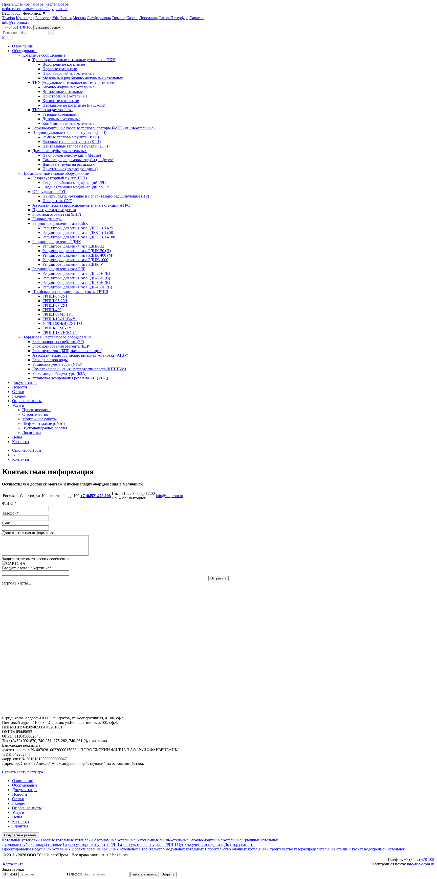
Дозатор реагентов (240, 844)
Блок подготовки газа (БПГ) (56, 214)
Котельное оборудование (43, 55)
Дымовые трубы (16, 844)
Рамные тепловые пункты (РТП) (70, 137)
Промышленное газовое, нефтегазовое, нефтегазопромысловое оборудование (36, 6)
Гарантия (20, 826)
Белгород (43, 18)
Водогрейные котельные (63, 64)
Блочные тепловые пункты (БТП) (71, 141)
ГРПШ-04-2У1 (55, 296)
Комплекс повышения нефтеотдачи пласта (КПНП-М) (79, 369)
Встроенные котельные (62, 91)
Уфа (55, 18)
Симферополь (99, 18)
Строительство (35, 414)
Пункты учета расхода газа (200, 844)
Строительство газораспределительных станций (309, 849)
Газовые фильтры (47, 219)
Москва (79, 18)
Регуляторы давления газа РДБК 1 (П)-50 (77, 232)
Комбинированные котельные (68, 123)
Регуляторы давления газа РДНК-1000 (75, 260)
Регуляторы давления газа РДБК (60, 223)
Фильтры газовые (46, 844)
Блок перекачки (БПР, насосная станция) (67, 351)
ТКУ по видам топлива (52, 110)
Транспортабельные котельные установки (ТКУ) (74, 60)
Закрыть (168, 874)
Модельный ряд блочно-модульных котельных (82, 78)
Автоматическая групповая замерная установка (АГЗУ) (80, 355)
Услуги (18, 405)
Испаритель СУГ (57, 201)
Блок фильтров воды (50, 360)
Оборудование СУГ (49, 191)
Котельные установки (21, 840)
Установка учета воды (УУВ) (57, 364)
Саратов (196, 18)
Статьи (18, 391)
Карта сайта (13, 864)
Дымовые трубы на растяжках (68, 164)
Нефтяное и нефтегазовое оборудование (57, 337)
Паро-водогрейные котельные (68, 73)
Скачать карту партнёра (22, 772)
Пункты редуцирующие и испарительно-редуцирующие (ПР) (95, 196)
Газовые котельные (59, 114)
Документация (24, 382)
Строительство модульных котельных (171, 849)
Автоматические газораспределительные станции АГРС (81, 205)
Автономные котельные (114, 840)
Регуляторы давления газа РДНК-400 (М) (77, 255)
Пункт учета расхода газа (54, 210)
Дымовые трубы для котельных (59, 151)
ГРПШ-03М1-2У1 (57, 328)
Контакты (20, 441)
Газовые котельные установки (67, 840)
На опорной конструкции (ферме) (71, 155)
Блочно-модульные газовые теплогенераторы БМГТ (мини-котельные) (93, 128)
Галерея (19, 396)
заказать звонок (145, 874)
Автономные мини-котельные (162, 840)
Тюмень (118, 18)
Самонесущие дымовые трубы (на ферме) (78, 160)
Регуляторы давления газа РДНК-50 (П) (76, 251)
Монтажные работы (39, 419)
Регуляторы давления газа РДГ (58, 269)
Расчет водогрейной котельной (378, 849)
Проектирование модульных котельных (36, 849)
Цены (17, 437)
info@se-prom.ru (15, 22)
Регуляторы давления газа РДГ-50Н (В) (76, 278)
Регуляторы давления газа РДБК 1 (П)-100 (78, 237)
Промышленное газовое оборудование (55, 173)
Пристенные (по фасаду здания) (70, 169)
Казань (132, 18)
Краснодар (25, 18)
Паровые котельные (59, 69)
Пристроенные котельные (64, 96)
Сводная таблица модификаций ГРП (74, 182)
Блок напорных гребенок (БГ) (58, 341)
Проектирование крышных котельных (105, 849)
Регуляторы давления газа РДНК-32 (73, 246)
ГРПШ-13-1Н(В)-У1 (59, 319)
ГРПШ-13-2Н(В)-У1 (59, 332)
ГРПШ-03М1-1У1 (57, 314)
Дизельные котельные (61, 119)
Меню (7, 37)
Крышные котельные (60, 101)
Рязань (66, 18)
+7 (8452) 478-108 (17, 27)
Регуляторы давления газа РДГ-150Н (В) (77, 287)
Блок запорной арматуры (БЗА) (59, 373)
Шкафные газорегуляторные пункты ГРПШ (70, 291)
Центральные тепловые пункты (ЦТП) (76, 146)
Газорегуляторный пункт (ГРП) (59, 178)
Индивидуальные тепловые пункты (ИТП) (69, 132)
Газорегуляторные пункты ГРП (90, 844)
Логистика (31, 432)
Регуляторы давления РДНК (56, 241)
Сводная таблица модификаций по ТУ (75, 187)
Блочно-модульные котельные (68, 87)
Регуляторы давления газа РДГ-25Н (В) (76, 273)
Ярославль (148, 18)
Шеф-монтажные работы (43, 423)
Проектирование (36, 410)
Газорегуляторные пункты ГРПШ (147, 844)
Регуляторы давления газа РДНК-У (72, 264)
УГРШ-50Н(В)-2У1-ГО (62, 323)
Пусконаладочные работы (44, 428)
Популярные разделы (20, 835)
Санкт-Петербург (173, 18)
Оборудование (24, 50)
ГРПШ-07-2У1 (55, 305)
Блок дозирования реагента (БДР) (61, 346)
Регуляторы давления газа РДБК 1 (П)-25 (77, 228)
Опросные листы (27, 401)
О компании (22, 46)
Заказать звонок (47, 27)
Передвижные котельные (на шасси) (73, 105)
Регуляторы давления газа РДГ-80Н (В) (76, 282)
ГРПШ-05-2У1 (55, 301)
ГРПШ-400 (51, 310)
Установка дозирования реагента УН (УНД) (70, 378)
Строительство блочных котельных (235, 849)
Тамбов (8, 18)
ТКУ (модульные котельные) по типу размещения (75, 82)
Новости (19, 387)
